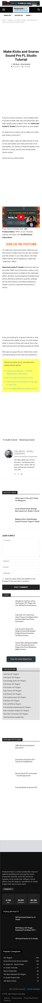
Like (8, 894)
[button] (3, 10)
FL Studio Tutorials (20, 20)
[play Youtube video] (21, 217)
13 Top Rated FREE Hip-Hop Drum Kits (21, 389)
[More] (31, 485)
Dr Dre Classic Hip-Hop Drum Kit (19, 378)
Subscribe (33, 894)
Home (4, 20)
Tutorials (10, 20)
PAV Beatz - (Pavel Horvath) (21, 64)
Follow (21, 894)
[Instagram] (15, 473)
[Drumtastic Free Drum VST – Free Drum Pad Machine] (8, 763)
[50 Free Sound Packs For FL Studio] (8, 920)
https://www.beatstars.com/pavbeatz (25, 456)
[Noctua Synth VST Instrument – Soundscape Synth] (8, 777)
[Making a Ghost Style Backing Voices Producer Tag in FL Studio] (7, 522)
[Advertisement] (21, 94)
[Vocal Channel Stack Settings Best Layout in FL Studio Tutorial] (7, 511)
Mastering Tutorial (26, 440)
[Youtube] (21, 473)
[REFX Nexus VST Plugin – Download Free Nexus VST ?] (8, 931)
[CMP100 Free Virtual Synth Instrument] (8, 749)
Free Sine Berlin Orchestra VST (26, 787)
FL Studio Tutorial (10, 440)
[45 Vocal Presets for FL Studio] (8, 941)
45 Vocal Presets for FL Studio (26, 938)
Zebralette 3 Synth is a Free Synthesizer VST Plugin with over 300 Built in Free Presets (25, 603)
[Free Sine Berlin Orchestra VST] (8, 791)
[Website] (18, 473)
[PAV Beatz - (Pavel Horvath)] (9, 462)
